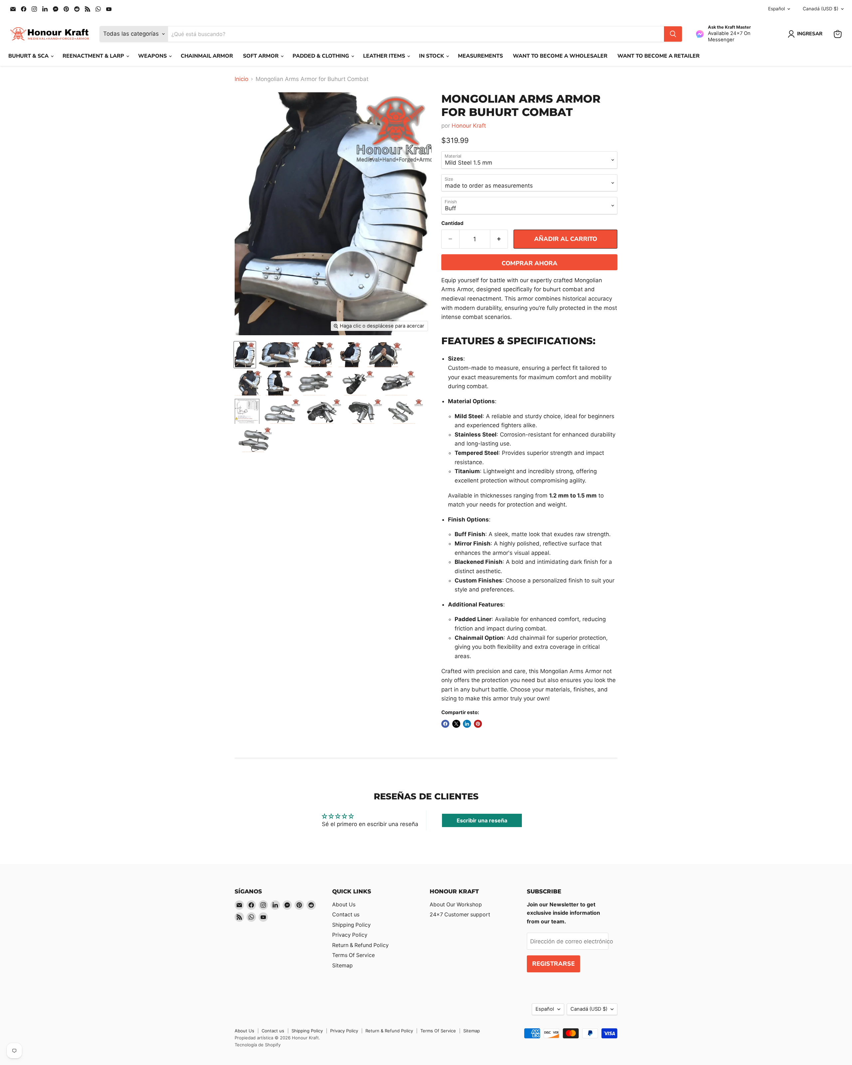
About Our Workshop (456, 904)
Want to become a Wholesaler (560, 56)
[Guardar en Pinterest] (478, 724)
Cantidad (452, 223)
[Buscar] (673, 34)
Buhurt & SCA (29, 56)
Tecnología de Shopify (258, 1044)
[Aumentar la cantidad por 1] (499, 239)
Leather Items (384, 56)
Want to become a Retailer (658, 56)
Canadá (820, 8)
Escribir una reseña (482, 820)
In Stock (432, 56)
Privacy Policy (349, 935)
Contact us (345, 914)
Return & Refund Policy (360, 945)
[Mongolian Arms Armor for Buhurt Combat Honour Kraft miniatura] (383, 355)
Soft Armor (261, 56)
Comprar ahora (529, 263)
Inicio (241, 79)
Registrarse (553, 964)
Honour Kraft (469, 125)
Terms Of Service (353, 955)
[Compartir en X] (456, 724)
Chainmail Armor (207, 56)
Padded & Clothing (321, 56)
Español (776, 8)
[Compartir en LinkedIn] (467, 724)
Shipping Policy (351, 925)
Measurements (480, 56)
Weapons (153, 56)
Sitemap (342, 965)
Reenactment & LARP (94, 56)
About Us (343, 904)
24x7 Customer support (460, 914)
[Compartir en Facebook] (445, 724)
